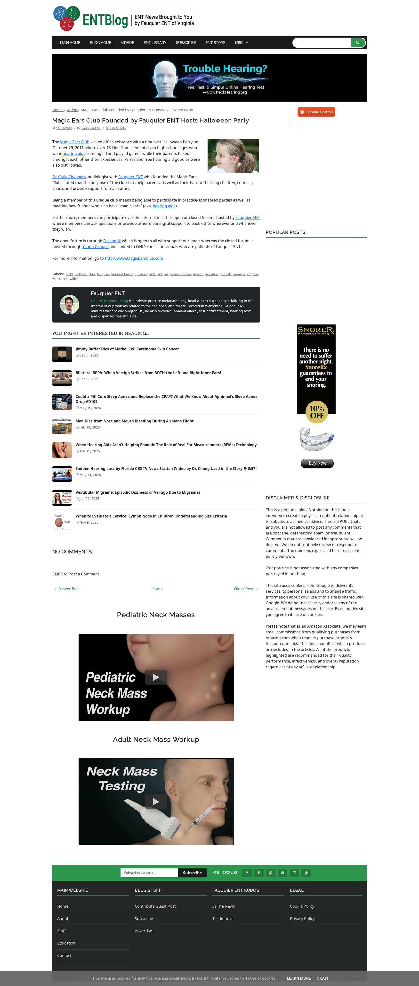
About (62, 918)
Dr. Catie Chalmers (69, 176)
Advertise (143, 930)
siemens (239, 274)
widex (74, 278)
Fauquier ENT (130, 176)
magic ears (172, 274)
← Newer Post (67, 588)
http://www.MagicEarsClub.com (134, 258)
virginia (252, 274)
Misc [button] (239, 42)
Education (66, 943)
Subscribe (186, 42)
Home (157, 588)
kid (159, 274)
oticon (187, 274)
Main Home (70, 42)
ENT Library (155, 42)
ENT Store (216, 42)
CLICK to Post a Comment (75, 574)
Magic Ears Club (74, 142)
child (69, 274)
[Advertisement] (316, 279)
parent (198, 274)
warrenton (60, 278)
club (92, 274)
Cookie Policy (302, 906)
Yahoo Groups (95, 246)
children (81, 274)
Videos (127, 42)
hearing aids (74, 153)
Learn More (299, 978)
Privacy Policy (302, 918)
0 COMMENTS (116, 128)
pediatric (211, 274)
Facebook (112, 240)
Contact (64, 955)
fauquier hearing (123, 274)
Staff (61, 930)
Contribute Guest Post (155, 906)
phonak (226, 274)
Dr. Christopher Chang (110, 301)
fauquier (103, 274)
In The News (223, 906)
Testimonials (223, 918)
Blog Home (100, 42)
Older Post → (246, 588)
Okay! (322, 978)
